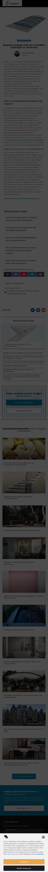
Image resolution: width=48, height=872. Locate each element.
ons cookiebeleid (37, 854)
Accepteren (24, 862)
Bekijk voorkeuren (24, 868)
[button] (43, 837)
